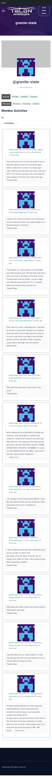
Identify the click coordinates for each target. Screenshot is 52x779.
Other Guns (35, 378)
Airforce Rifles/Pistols (25, 260)
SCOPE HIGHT (37, 258)
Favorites (26, 104)
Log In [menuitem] (3, 3)
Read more (14, 457)
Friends (24, 97)
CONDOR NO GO (36, 423)
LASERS (33, 210)
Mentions (16, 104)
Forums (33, 97)
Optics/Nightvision (20, 212)
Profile (15, 97)
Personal (6, 104)
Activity (6, 97)
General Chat (36, 152)
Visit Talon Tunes (43, 10)
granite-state (13, 150)
